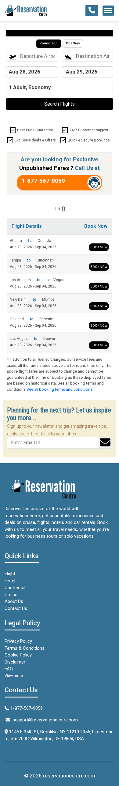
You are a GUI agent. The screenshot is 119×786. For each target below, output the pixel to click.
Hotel (10, 581)
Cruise (11, 594)
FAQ (9, 668)
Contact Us (16, 608)
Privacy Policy (18, 641)
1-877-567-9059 (43, 180)
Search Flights (59, 104)
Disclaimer (15, 662)
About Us (14, 601)
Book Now (98, 247)
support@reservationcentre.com (45, 720)
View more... (15, 676)
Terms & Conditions (25, 648)
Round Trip (49, 43)
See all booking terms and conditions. (60, 389)
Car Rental (15, 587)
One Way (73, 43)
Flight (10, 574)
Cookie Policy (18, 655)
